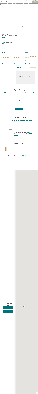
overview (8, 3)
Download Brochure (16, 40)
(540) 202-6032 (29, 133)
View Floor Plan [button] (10, 100)
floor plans (16, 3)
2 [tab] (28, 42)
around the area (27, 3)
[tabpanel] (29, 38)
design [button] (22, 1)
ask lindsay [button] (16, 135)
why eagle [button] (25, 1)
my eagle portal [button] (35, 0)
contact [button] (29, 1)
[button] (25, 155)
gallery (19, 3)
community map (22, 3)
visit (30, 3)
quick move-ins (12, 3)
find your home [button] (17, 1)
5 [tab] (29, 42)
